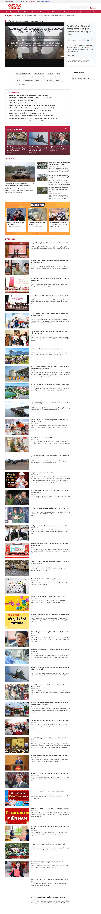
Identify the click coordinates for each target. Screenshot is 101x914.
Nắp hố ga (86, 78)
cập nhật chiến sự (21, 84)
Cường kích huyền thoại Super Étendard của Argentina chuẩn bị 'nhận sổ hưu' (50, 456)
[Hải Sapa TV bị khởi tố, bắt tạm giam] (17, 444)
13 (44, 60)
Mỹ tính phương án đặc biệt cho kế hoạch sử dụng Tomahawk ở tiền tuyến (32, 105)
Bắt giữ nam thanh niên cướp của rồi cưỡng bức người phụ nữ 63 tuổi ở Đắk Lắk (50, 491)
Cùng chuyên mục (14, 129)
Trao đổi (45, 11)
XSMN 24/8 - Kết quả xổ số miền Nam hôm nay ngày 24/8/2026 (50, 809)
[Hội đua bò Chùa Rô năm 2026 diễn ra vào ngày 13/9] (17, 356)
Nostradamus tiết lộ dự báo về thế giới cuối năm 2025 (26, 121)
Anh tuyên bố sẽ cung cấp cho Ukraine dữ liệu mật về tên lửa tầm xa (59, 149)
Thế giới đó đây (34, 21)
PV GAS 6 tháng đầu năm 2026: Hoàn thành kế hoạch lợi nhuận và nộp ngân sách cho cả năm (50, 367)
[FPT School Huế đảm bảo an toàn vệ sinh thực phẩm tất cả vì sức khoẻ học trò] (17, 427)
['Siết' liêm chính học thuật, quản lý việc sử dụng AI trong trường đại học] (37, 214)
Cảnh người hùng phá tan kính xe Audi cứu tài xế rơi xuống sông (29, 110)
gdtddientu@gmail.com (46, 1)
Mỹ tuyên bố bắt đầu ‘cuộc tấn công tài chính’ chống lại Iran (38, 148)
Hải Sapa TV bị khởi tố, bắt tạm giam (42, 437)
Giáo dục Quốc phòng (22, 21)
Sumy (58, 73)
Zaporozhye (37, 77)
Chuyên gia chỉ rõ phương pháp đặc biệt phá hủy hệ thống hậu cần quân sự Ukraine (50, 562)
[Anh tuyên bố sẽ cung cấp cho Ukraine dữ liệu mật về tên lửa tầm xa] (60, 138)
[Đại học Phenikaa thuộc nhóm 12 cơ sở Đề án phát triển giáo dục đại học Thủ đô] (17, 320)
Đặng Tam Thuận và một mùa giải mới (42, 473)
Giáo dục (12, 11)
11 (41, 60)
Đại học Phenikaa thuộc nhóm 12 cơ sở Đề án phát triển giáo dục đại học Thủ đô (49, 314)
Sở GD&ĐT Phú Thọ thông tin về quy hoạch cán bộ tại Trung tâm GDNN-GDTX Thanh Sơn (49, 703)
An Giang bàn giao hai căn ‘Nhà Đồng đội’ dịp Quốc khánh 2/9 (50, 508)
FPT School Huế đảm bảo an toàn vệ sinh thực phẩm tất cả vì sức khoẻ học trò (49, 420)
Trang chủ (6, 11)
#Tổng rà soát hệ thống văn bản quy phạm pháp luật (24, 15)
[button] (64, 128)
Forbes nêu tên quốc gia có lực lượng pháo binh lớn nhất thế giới (58, 176)
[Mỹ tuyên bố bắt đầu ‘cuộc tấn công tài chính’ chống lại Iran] (39, 138)
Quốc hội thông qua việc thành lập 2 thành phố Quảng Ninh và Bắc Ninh (50, 739)
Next (61, 45)
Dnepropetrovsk (49, 77)
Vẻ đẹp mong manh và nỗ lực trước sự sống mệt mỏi (25, 113)
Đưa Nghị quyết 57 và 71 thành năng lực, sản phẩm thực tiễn (49, 526)
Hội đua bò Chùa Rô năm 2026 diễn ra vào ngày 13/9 (46, 349)
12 (42, 60)
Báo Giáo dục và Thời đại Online (14, 6)
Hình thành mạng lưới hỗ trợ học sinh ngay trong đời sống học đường (50, 827)
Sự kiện (10, 16)
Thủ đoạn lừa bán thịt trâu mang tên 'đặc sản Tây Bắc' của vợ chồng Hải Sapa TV (49, 261)
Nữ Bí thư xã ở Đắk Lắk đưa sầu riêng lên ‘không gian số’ (48, 844)
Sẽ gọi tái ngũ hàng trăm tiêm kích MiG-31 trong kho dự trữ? (59, 163)
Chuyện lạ (43, 21)
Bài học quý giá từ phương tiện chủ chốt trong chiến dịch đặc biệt (58, 189)
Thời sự (20, 11)
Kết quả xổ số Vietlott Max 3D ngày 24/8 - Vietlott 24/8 (48, 596)
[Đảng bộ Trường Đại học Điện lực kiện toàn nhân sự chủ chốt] (17, 250)
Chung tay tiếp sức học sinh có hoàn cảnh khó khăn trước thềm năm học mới (49, 332)
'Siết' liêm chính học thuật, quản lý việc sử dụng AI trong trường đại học (37, 224)
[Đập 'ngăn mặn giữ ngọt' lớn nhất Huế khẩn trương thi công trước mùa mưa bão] (17, 409)
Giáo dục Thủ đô (93, 8)
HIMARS (18, 81)
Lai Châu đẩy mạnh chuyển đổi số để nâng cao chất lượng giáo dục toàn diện (50, 279)
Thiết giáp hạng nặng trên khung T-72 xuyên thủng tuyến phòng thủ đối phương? (20, 184)
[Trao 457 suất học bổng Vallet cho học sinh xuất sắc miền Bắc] (17, 303)
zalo (88, 40)
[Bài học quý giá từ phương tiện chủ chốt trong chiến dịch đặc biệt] (42, 190)
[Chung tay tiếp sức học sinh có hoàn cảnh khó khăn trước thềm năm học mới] (17, 338)
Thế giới (66, 11)
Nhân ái (60, 11)
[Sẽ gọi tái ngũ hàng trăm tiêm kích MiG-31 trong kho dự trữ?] (42, 165)
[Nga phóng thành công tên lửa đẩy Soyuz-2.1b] (16, 214)
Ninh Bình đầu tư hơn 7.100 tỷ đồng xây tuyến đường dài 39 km (50, 384)
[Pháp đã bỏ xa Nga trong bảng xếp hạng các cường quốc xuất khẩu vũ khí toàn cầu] (17, 138)
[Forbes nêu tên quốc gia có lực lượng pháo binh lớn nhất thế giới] (42, 177)
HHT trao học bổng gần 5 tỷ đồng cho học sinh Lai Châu (48, 897)
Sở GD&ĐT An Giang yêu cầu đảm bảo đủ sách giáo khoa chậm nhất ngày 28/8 (50, 686)
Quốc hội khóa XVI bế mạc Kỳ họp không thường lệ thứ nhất (49, 756)
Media (79, 11)
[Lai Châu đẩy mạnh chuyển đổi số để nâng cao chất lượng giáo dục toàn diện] (17, 285)
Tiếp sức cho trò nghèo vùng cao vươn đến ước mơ (47, 862)
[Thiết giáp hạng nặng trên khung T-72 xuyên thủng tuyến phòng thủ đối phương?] (20, 172)
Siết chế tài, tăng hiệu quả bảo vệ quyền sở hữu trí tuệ (48, 579)
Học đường (53, 11)
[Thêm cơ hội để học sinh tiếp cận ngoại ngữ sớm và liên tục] (59, 214)
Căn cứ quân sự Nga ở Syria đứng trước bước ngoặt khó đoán (28, 95)
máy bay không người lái (32, 81)
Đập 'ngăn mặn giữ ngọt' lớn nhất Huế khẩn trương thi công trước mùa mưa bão (49, 403)
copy (92, 40)
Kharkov (18, 77)
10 (39, 60)
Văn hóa (86, 11)
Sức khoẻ (73, 11)
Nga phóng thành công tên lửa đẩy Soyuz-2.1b (15, 223)
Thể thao (92, 11)
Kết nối (39, 11)
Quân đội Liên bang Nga (23, 73)
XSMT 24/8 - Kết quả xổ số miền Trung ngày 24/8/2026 (47, 791)
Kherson (60, 77)
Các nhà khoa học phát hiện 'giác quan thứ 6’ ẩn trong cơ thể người (30, 116)
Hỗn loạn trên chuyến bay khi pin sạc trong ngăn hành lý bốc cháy (30, 108)
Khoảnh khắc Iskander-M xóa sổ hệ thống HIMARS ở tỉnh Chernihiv (30, 98)
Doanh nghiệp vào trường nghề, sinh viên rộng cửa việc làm (49, 720)
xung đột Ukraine (47, 81)
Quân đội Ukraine (39, 73)
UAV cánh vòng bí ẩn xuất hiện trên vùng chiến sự (24, 103)
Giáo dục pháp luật (29, 11)
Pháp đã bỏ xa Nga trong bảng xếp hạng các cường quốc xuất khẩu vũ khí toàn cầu (16, 149)
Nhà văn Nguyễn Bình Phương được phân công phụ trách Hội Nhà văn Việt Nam (49, 633)
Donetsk (27, 77)
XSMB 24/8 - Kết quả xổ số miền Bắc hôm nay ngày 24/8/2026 (50, 614)
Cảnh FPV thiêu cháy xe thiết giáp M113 (21, 100)
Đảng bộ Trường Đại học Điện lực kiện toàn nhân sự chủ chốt (50, 243)
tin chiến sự (59, 81)
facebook (84, 40)
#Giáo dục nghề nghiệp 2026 (43, 15)
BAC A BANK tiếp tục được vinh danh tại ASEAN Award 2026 (49, 879)
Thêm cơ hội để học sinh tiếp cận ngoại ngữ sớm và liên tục (59, 223)
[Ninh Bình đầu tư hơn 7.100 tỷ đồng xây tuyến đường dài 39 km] (17, 391)
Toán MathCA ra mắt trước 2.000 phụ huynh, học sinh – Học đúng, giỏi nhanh (49, 544)
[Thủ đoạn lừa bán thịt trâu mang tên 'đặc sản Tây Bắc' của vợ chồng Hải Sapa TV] (17, 267)
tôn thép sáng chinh (79, 72)
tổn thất (50, 73)
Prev (8, 45)
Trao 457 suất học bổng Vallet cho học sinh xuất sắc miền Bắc (50, 296)
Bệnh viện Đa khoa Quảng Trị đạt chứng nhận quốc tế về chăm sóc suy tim (50, 650)
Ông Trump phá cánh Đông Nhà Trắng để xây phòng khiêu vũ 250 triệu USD (32, 118)
